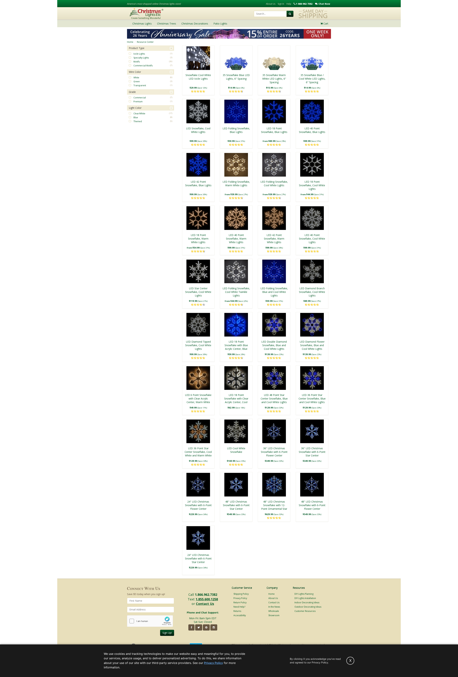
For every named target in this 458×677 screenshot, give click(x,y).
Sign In (281, 3)
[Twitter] (198, 627)
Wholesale (273, 611)
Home (130, 41)
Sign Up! (167, 632)
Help (288, 3)
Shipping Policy (241, 593)
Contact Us (205, 603)
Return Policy (240, 602)
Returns (237, 611)
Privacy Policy (240, 598)
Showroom (273, 615)
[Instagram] (213, 627)
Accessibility (239, 615)
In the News (274, 606)
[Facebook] (191, 627)
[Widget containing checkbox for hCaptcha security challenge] (150, 621)
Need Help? (239, 606)
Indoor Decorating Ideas (306, 602)
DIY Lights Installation (305, 598)
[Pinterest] (206, 627)
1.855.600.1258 (207, 599)
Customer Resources (305, 611)
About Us (270, 3)
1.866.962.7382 (206, 594)
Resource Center (145, 41)
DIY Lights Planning (303, 593)
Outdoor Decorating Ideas (307, 606)
